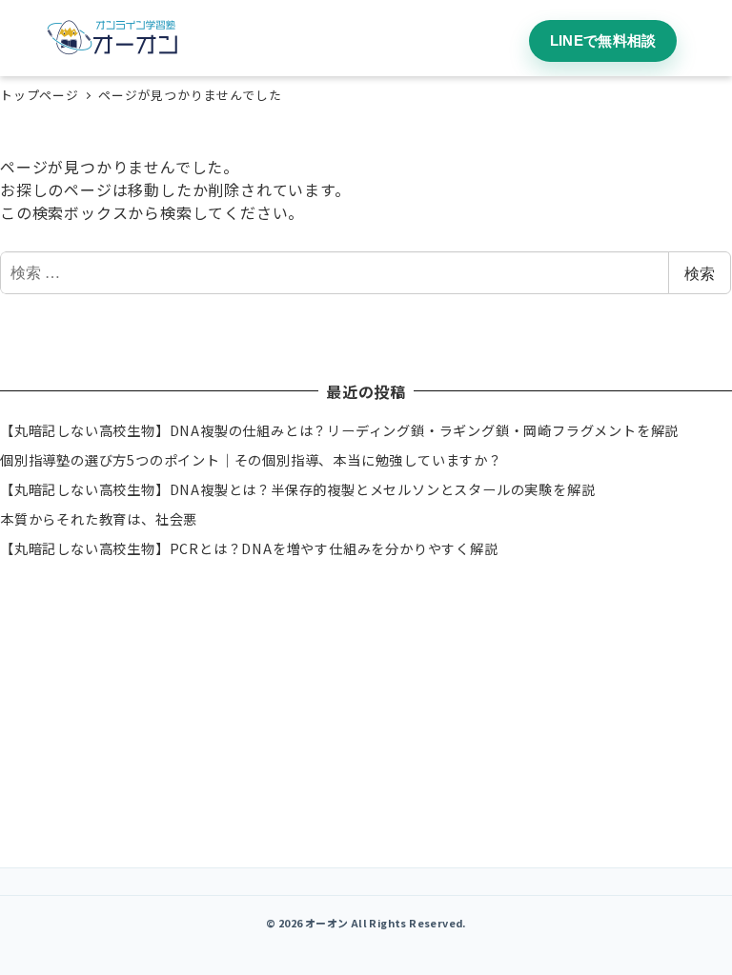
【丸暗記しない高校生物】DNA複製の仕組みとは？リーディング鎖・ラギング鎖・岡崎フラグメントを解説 (339, 430)
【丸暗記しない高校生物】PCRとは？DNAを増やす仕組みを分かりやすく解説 (249, 548)
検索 (699, 273)
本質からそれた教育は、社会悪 (98, 518)
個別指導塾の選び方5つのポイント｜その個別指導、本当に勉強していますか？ (251, 459)
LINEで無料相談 (603, 40)
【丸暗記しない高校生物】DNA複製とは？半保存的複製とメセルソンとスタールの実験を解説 (297, 489)
